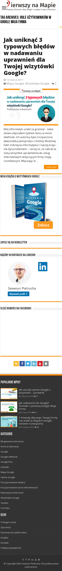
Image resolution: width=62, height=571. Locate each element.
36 (38, 427)
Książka (4, 537)
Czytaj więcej (51, 167)
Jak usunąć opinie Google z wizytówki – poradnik (35, 391)
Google (4, 451)
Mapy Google (15, 83)
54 (35, 412)
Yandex (4, 502)
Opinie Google (8, 477)
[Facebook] (22, 363)
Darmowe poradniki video (14, 532)
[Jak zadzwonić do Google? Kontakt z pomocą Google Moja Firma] (9, 406)
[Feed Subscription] (61, 26)
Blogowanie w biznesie (12, 441)
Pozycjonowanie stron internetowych (19, 487)
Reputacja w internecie (12, 492)
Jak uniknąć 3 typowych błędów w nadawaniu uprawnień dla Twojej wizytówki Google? (29, 56)
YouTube (5, 508)
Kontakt (4, 542)
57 (37, 396)
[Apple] (46, 363)
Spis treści (6, 527)
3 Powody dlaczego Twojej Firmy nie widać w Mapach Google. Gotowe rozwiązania (38, 420)
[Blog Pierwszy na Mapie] (31, 5)
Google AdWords (9, 456)
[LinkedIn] (34, 363)
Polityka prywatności (11, 547)
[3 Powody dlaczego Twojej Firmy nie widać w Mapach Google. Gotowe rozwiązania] (9, 421)
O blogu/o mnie (8, 522)
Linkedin (5, 466)
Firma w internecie (10, 446)
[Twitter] (28, 363)
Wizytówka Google (37, 83)
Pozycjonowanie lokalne (13, 482)
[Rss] (16, 363)
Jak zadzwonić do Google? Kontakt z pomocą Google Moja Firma (37, 405)
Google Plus (7, 461)
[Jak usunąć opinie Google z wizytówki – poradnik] (9, 393)
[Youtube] (40, 363)
